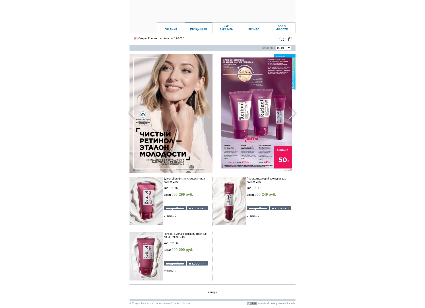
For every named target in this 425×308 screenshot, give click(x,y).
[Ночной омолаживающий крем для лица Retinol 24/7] (175, 264)
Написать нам (163, 303)
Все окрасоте (282, 28)
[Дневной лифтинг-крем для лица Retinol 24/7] (175, 209)
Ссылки (186, 303)
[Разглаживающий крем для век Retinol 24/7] (258, 209)
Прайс (176, 303)
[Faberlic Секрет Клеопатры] (212, 16)
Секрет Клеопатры (142, 303)
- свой (256, 303)
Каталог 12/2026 (174, 38)
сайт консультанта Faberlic (280, 303)
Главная (171, 29)
